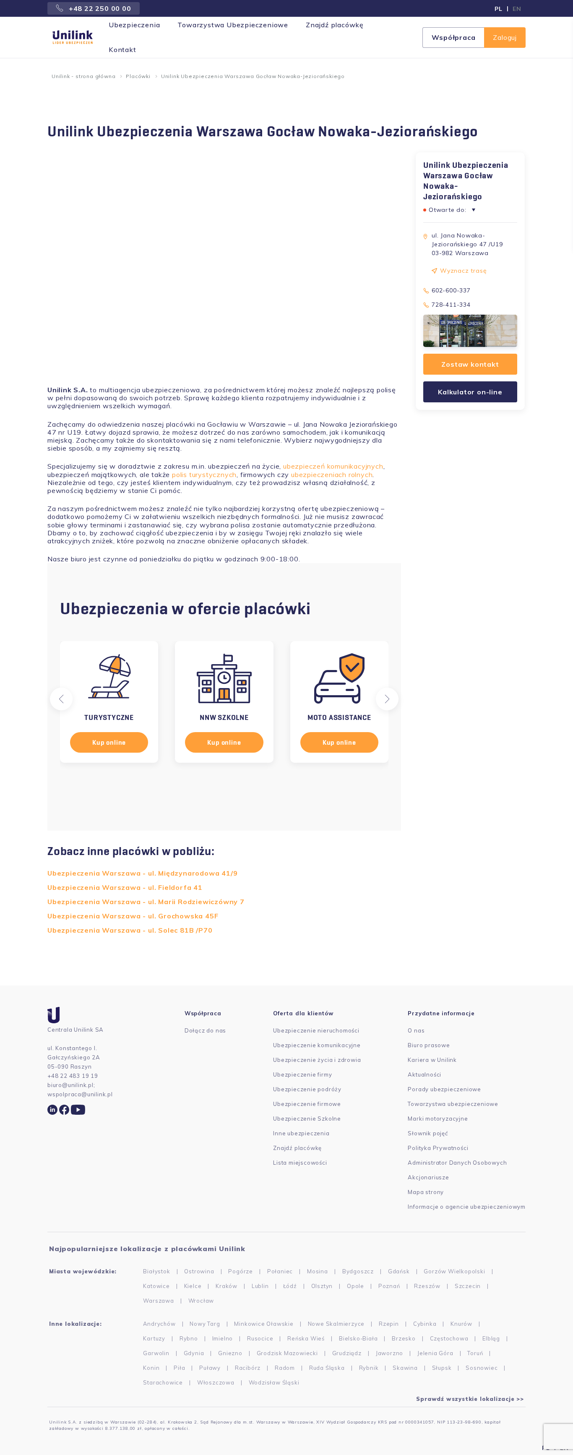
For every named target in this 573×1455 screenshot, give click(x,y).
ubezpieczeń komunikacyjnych (333, 466)
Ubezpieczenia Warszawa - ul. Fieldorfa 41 (125, 887)
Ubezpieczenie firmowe (307, 1103)
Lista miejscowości (300, 1162)
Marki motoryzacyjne (438, 1118)
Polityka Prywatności (438, 1148)
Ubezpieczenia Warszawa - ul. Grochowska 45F (132, 916)
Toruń (475, 1353)
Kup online (109, 742)
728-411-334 (451, 304)
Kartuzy (154, 1338)
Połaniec (280, 1271)
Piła (179, 1367)
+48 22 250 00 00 (99, 8)
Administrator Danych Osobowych (457, 1162)
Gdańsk (399, 1271)
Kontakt (122, 49)
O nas (416, 1030)
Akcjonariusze (428, 1177)
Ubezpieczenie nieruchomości (316, 1030)
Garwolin (156, 1353)
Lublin (260, 1286)
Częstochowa (449, 1338)
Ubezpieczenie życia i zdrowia (317, 1059)
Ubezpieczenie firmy (302, 1074)
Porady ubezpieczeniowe (444, 1089)
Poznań (389, 1286)
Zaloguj (505, 37)
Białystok (156, 1271)
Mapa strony (426, 1192)
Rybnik (369, 1367)
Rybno (189, 1338)
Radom (285, 1367)
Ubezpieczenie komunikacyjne (317, 1045)
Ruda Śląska (327, 1367)
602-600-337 (451, 290)
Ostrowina (199, 1271)
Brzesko (404, 1338)
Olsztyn (322, 1286)
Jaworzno (389, 1353)
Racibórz (247, 1367)
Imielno (222, 1338)
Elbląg (491, 1338)
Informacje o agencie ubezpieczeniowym (467, 1206)
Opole (355, 1286)
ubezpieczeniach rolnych (331, 474)
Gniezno (230, 1353)
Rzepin (389, 1323)
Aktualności (424, 1074)
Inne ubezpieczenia (301, 1133)
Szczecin (468, 1286)
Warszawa (158, 1300)
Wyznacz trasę (463, 270)
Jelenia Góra (435, 1353)
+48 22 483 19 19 (72, 1075)
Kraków (226, 1286)
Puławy (210, 1367)
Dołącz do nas (205, 1030)
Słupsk (442, 1367)
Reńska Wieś (306, 1338)
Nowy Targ (205, 1323)
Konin (151, 1367)
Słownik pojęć (428, 1133)
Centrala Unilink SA (75, 1029)
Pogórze (240, 1271)
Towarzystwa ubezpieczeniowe (453, 1103)
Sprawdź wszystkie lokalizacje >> (470, 1398)
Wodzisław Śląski (274, 1382)
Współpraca (453, 37)
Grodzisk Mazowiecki (287, 1353)
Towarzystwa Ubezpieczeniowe (232, 25)
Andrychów (159, 1323)
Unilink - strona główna (83, 76)
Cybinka (425, 1323)
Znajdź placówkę (335, 25)
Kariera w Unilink (432, 1059)
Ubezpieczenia (134, 25)
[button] (61, 699)
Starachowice (163, 1382)
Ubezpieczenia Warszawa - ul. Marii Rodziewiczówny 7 (146, 901)
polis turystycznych (204, 474)
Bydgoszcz (358, 1271)
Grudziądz (347, 1353)
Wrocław (201, 1300)
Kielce (193, 1286)
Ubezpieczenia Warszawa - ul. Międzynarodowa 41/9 (142, 873)
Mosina (317, 1271)
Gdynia (194, 1353)
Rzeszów (427, 1286)
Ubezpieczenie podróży (307, 1089)
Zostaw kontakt (470, 364)
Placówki (138, 76)
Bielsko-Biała (358, 1338)
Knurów (461, 1323)
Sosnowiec (481, 1367)
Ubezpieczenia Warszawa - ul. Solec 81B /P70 (129, 930)
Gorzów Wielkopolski (454, 1271)
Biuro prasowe (429, 1045)
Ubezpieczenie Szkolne (307, 1118)
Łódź (290, 1286)
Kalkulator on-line (470, 392)
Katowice (156, 1286)
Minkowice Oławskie (263, 1323)
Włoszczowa (215, 1382)
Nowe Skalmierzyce (336, 1323)
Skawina (405, 1367)
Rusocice (260, 1338)
